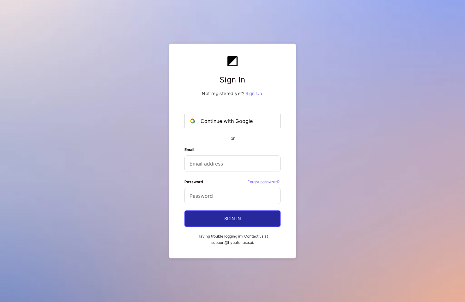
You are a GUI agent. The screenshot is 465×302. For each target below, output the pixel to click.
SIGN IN (232, 218)
